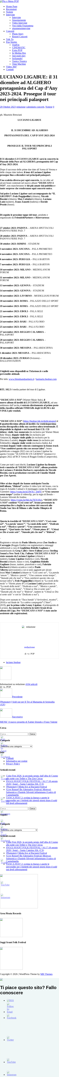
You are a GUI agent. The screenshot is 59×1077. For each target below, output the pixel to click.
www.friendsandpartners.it (21, 379)
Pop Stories (11, 42)
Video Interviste (19, 23)
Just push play (19, 55)
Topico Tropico (19, 61)
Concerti (10, 31)
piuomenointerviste (21, 28)
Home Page (11, 6)
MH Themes (46, 974)
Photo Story (17, 34)
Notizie (9, 12)
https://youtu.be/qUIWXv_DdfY (25, 491)
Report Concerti (19, 36)
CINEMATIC (18, 47)
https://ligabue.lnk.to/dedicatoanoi (40, 421)
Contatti (10, 69)
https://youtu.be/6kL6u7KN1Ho (26, 500)
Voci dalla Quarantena (22, 25)
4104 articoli (31, 684)
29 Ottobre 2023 (8, 107)
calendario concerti (35, 107)
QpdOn (15, 44)
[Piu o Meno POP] (9, 1)
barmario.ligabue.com (46, 379)
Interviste (10, 14)
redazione (21, 107)
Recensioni (11, 9)
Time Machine (19, 64)
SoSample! (17, 58)
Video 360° (11, 66)
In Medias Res (19, 53)
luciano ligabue (13, 662)
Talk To (9, 39)
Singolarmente (19, 20)
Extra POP (17, 50)
